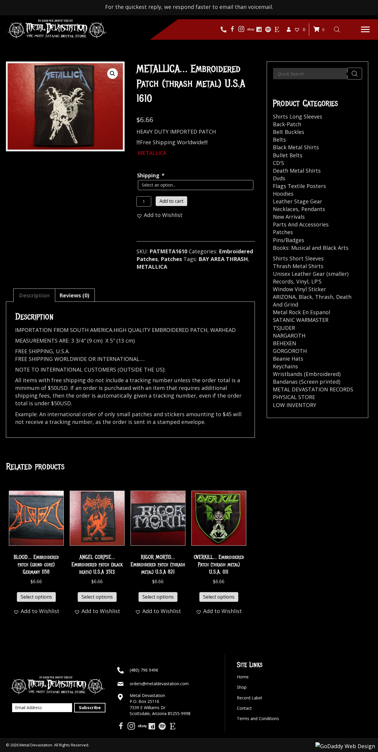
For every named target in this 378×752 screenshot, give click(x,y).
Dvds (279, 178)
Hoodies (283, 193)
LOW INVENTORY (294, 405)
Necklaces (285, 209)
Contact (244, 708)
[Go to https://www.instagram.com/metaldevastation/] (241, 29)
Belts (279, 139)
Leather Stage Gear (297, 201)
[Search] (354, 74)
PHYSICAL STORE (294, 397)
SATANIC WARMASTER (300, 319)
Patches (171, 258)
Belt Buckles (288, 131)
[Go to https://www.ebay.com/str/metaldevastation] (250, 29)
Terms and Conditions (258, 718)
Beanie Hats (288, 358)
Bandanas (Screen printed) (306, 381)
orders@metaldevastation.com (159, 683)
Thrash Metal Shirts (298, 266)
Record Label (249, 698)
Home (243, 677)
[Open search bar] (337, 29)
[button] (365, 30)
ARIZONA (284, 296)
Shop (242, 687)
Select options (36, 597)
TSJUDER (284, 327)
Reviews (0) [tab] (74, 295)
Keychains (285, 366)
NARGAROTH (289, 335)
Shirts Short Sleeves (298, 258)
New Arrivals (289, 216)
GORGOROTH (290, 350)
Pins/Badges (288, 240)
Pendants (313, 209)
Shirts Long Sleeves (297, 116)
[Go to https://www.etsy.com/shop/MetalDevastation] (277, 29)
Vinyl (302, 281)
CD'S (278, 162)
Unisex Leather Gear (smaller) (310, 273)
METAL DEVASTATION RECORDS (313, 389)
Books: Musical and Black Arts (310, 247)
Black (305, 296)
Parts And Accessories (301, 224)
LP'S (316, 281)
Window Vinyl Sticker (299, 289)
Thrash (324, 296)
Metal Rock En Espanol (301, 312)
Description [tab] (34, 295)
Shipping (150, 175)
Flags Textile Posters (299, 185)
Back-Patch (287, 124)
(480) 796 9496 (144, 670)
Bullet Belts (287, 155)
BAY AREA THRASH (223, 258)
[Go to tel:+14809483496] (224, 29)
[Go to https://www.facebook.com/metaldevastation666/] (232, 29)
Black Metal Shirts (296, 147)
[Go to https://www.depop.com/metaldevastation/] (259, 29)
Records (283, 281)
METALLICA (151, 266)
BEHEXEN (284, 343)
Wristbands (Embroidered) (306, 373)
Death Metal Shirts (297, 170)
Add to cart (171, 201)
